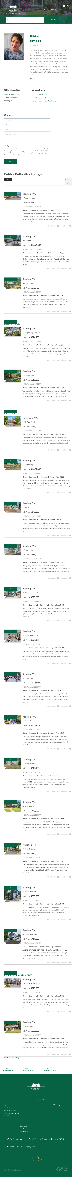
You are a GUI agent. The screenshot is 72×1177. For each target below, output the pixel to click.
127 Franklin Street (47, 1139)
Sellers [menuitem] (6, 1107)
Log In (46, 9)
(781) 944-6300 (60, 9)
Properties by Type (28, 1070)
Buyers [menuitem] (6, 1105)
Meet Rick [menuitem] (23, 1129)
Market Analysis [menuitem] (8, 1116)
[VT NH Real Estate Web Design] (62, 1169)
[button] (52, 20)
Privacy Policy (16, 155)
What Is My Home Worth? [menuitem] (11, 1113)
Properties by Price (50, 1070)
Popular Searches (8, 1070)
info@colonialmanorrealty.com (22, 1147)
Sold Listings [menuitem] (56, 1105)
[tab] (8, 179)
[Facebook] (32, 1158)
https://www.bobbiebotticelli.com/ (44, 101)
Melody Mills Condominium (18, 975)
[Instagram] (39, 1158)
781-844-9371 (42, 95)
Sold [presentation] (8, 179)
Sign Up (53, 9)
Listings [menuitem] (38, 1105)
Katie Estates (10, 413)
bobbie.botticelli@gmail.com (44, 98)
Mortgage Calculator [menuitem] (10, 1110)
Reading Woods (12, 324)
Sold (10, 193)
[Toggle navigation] (66, 10)
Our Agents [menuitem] (23, 1126)
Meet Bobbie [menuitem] (24, 1131)
